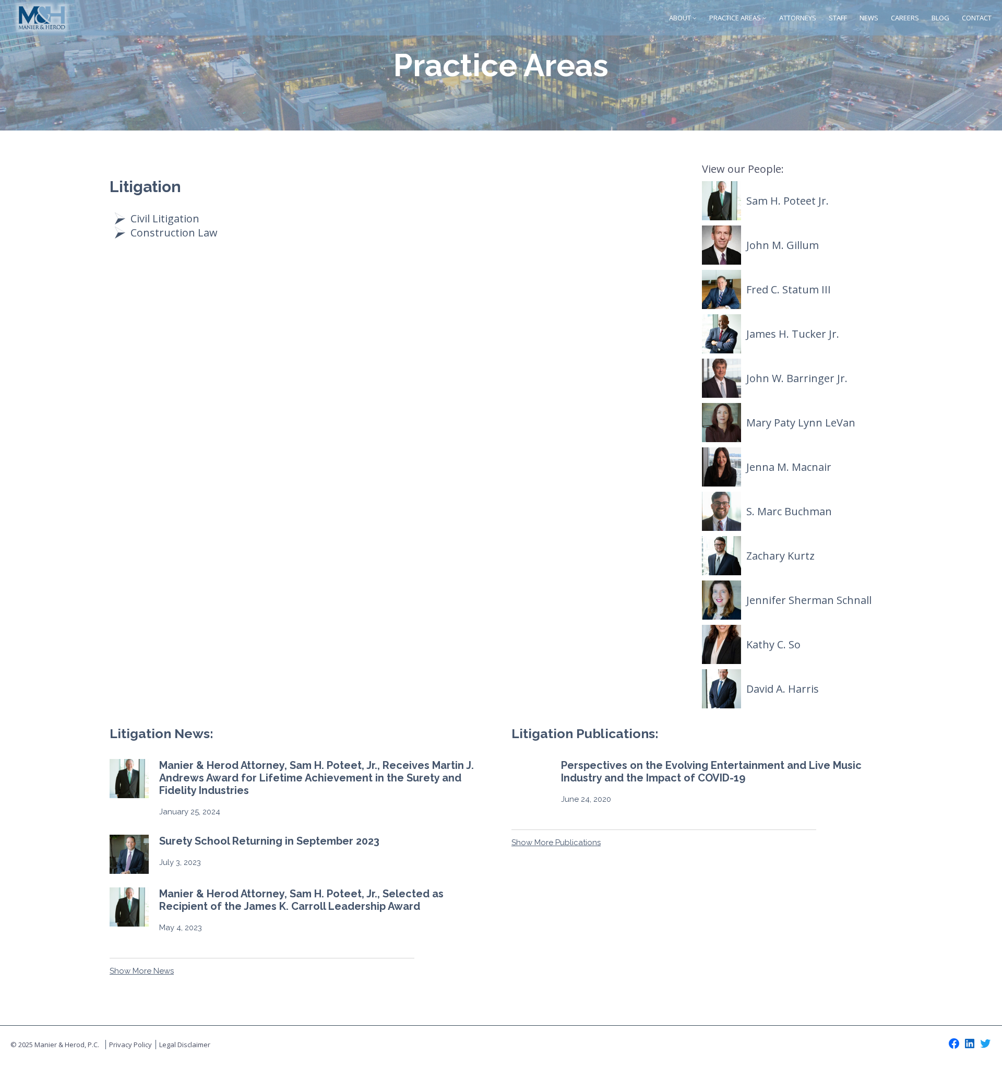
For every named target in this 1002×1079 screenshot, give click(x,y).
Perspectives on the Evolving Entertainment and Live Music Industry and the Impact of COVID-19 (711, 771)
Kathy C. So (773, 644)
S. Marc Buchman (789, 511)
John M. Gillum (782, 245)
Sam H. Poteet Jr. (787, 201)
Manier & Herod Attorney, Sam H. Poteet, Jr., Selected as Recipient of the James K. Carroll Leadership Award (301, 899)
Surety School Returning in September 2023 (269, 841)
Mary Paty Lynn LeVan (800, 423)
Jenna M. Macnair (788, 467)
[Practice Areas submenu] (764, 18)
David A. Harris (782, 689)
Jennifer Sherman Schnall (809, 600)
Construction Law (174, 233)
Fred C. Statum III (788, 289)
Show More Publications (556, 842)
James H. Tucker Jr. (792, 334)
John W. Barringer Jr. (797, 378)
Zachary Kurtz (780, 556)
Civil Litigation (164, 218)
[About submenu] (695, 18)
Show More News (142, 971)
